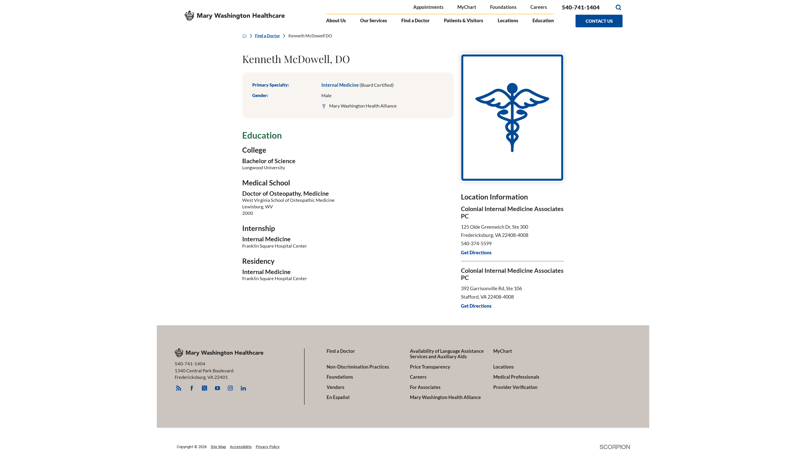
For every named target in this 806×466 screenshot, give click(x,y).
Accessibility (241, 447)
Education (543, 20)
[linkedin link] (243, 388)
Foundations (503, 7)
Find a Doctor (415, 20)
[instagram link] (230, 388)
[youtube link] (217, 388)
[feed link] (178, 388)
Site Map (218, 447)
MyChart (466, 7)
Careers (538, 7)
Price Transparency (430, 367)
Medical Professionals (516, 377)
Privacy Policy (268, 447)
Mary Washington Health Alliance (445, 397)
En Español (338, 397)
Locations (508, 20)
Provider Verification (515, 387)
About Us (336, 20)
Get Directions (476, 252)
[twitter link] (204, 388)
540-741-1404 (581, 7)
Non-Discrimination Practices (358, 367)
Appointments (428, 7)
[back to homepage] (244, 36)
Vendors (335, 387)
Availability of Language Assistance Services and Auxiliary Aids (447, 353)
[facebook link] (191, 388)
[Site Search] (618, 7)
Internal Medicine (357, 85)
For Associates (425, 387)
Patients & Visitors (463, 20)
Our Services (373, 20)
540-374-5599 (476, 243)
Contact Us (599, 21)
